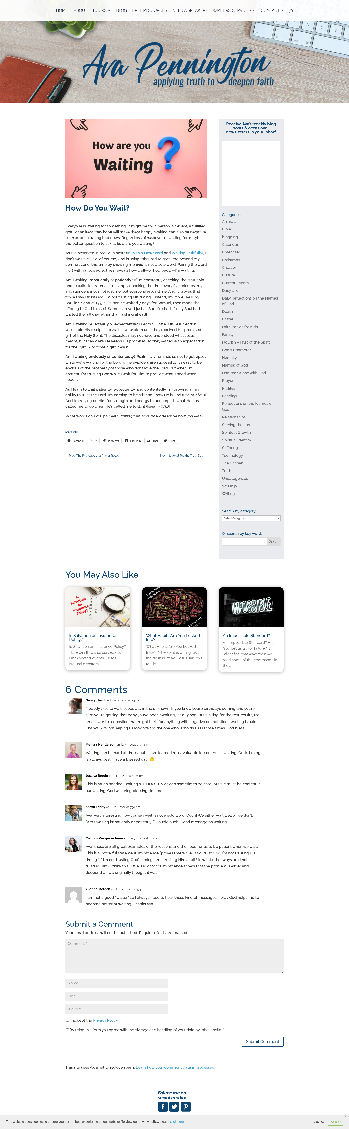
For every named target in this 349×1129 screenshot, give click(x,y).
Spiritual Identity (236, 440)
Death (227, 311)
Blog (121, 11)
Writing (228, 493)
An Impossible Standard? (246, 635)
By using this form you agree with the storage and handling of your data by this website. (146, 1029)
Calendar (230, 244)
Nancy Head (95, 700)
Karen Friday (95, 807)
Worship (229, 486)
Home (62, 11)
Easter (227, 319)
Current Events (235, 283)
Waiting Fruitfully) (187, 253)
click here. (177, 1121)
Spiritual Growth (236, 432)
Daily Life (230, 290)
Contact (270, 11)
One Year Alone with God (244, 373)
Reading (229, 396)
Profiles (228, 388)
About (80, 11)
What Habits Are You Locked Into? (173, 637)
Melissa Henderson (101, 744)
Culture (228, 275)
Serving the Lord (237, 424)
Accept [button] (336, 1121)
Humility (229, 357)
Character (231, 252)
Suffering (230, 447)
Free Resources (149, 11)
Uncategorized (235, 478)
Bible (226, 229)
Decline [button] (318, 1121)
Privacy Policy (105, 1020)
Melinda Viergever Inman (105, 838)
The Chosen (232, 463)
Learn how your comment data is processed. (175, 1067)
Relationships (234, 417)
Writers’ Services (232, 11)
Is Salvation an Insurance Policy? (92, 637)
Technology (232, 455)
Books (100, 11)
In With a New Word (145, 253)
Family (228, 334)
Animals (229, 221)
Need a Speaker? (189, 11)
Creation (229, 267)
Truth (226, 470)
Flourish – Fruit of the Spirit (246, 342)
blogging (230, 237)
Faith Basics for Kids (240, 327)
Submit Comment (262, 1041)
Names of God (235, 365)
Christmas (231, 260)
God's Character (236, 350)
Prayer (228, 380)
